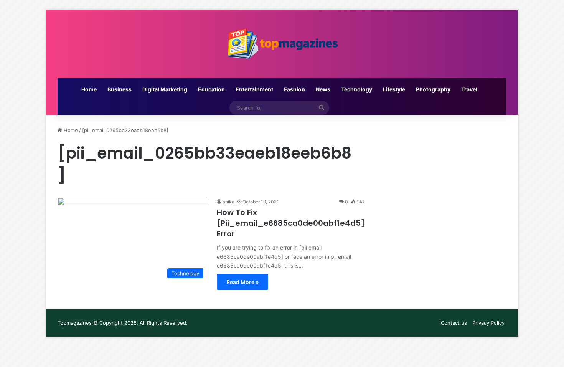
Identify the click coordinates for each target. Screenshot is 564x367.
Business (119, 89)
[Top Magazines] (282, 44)
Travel (469, 89)
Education (211, 89)
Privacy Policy (488, 323)
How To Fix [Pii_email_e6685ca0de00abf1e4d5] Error (291, 223)
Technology (356, 89)
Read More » (242, 282)
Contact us (454, 323)
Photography (433, 89)
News (323, 89)
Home (89, 89)
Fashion (294, 89)
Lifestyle (394, 89)
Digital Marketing (164, 89)
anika (228, 202)
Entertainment (254, 89)
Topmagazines (75, 323)
